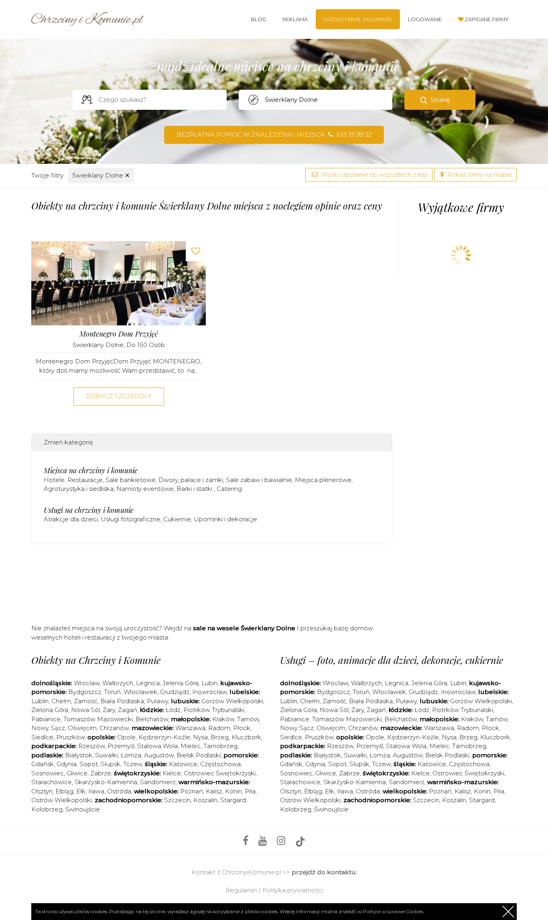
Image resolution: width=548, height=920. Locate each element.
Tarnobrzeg (220, 746)
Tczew (132, 764)
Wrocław (86, 683)
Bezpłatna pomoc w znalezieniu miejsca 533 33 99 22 (274, 134)
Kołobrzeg (47, 809)
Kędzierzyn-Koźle (164, 737)
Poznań (191, 791)
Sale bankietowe (131, 480)
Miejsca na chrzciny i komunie (91, 470)
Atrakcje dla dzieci (71, 519)
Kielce (171, 773)
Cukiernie (177, 519)
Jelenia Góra (180, 683)
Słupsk (110, 764)
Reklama (295, 19)
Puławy (157, 701)
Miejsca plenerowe (323, 480)
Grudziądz (174, 692)
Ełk (80, 791)
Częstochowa (220, 764)
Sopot (88, 764)
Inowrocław (209, 692)
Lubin (209, 683)
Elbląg (64, 791)
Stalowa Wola (157, 746)
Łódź (173, 710)
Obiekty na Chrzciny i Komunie (95, 660)
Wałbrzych (117, 683)
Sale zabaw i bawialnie (259, 480)
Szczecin (177, 800)
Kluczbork (246, 737)
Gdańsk (42, 764)
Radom (219, 728)
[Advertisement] (212, 582)
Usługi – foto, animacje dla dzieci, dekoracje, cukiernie (391, 660)
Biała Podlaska (122, 701)
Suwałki (106, 755)
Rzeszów (91, 746)
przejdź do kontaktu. (324, 872)
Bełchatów (152, 719)
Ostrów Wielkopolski (61, 800)
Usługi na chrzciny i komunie (89, 510)
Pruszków (70, 737)
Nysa (200, 737)
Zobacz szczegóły (119, 396)
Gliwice (77, 773)
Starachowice (51, 782)
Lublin (40, 701)
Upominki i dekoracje (225, 519)
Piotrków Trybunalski (213, 710)
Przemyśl (121, 746)
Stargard (233, 800)
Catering (229, 488)
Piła (250, 791)
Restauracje (85, 480)
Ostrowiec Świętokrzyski (220, 773)
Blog (258, 19)
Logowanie (425, 19)
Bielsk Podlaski (199, 755)
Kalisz (214, 791)
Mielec (191, 746)
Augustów (159, 755)
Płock (241, 728)
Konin (233, 791)
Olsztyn (42, 791)
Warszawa (190, 728)
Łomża (131, 755)
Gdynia (67, 764)
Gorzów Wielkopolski (232, 701)
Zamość (85, 701)
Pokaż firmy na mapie (479, 174)
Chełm (61, 701)
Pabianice (46, 719)
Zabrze (100, 773)
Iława (96, 791)
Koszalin (205, 800)
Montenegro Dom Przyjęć (118, 334)
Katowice (183, 764)
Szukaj (440, 99)
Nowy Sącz (48, 728)
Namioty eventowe (145, 488)
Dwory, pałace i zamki (190, 480)
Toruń (112, 692)
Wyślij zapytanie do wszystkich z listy (374, 174)
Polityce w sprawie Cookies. (393, 911)
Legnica (148, 683)
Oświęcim (82, 728)
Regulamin (241, 890)
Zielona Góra (49, 710)
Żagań (127, 710)
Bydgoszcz (84, 692)
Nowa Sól (85, 710)
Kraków (223, 719)
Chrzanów (114, 728)
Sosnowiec (47, 773)
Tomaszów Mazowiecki (98, 719)
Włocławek (140, 692)
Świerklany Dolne (101, 175)
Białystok (78, 755)
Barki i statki (195, 488)
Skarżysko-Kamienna (106, 782)
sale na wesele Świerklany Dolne (244, 628)
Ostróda (119, 791)
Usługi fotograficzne (130, 519)
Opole (126, 737)
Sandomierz (158, 782)
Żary (109, 710)
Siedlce (42, 737)
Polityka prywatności (292, 890)
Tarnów (248, 719)
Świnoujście (82, 809)
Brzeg (220, 737)
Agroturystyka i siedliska (79, 488)
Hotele (54, 480)
